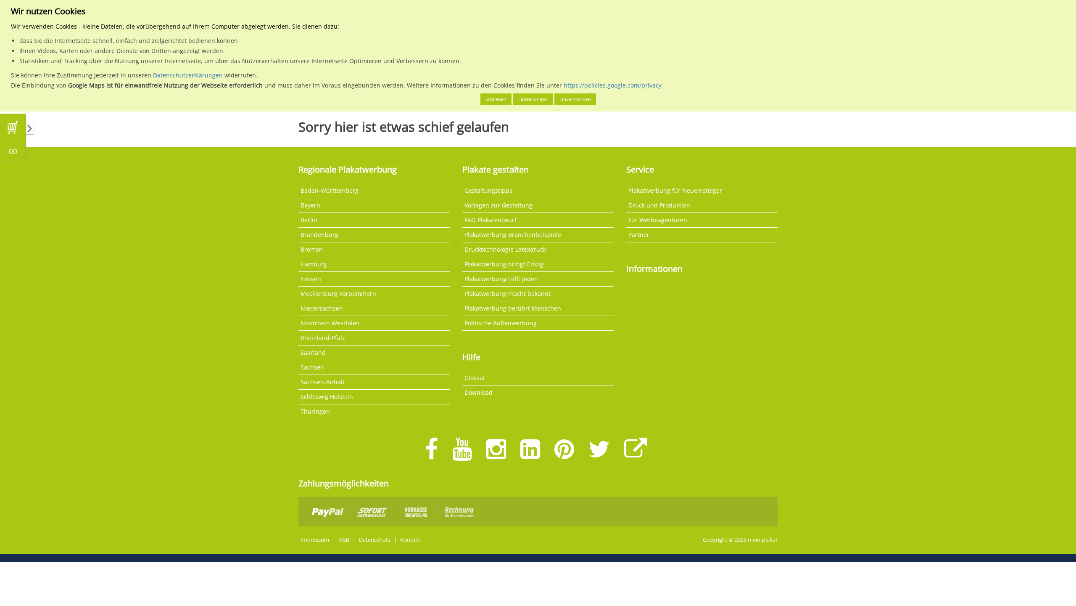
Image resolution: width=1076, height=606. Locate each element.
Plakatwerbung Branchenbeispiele (512, 235)
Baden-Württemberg (330, 190)
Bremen (312, 249)
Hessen (311, 279)
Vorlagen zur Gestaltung (498, 205)
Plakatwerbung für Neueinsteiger (675, 190)
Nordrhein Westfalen (330, 323)
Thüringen (315, 411)
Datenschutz (374, 539)
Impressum (315, 539)
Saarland (313, 352)
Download (478, 392)
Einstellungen (533, 99)
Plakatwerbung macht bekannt (507, 294)
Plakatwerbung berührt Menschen (512, 308)
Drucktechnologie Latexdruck (505, 249)
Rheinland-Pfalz (323, 338)
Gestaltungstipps (488, 190)
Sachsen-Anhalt (323, 382)
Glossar (474, 378)
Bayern (310, 205)
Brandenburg (319, 235)
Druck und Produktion (659, 205)
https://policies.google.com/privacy (613, 85)
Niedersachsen (322, 308)
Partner (638, 235)
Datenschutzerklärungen (188, 75)
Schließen (495, 99)
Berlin (309, 220)
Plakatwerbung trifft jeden (501, 279)
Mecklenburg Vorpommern (338, 294)
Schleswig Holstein (327, 397)
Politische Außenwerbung (500, 323)
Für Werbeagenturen (657, 220)
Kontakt (410, 539)
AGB (344, 539)
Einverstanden (575, 99)
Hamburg (314, 264)
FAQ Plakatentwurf (490, 220)
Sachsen (312, 367)
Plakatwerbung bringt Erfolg (503, 264)
